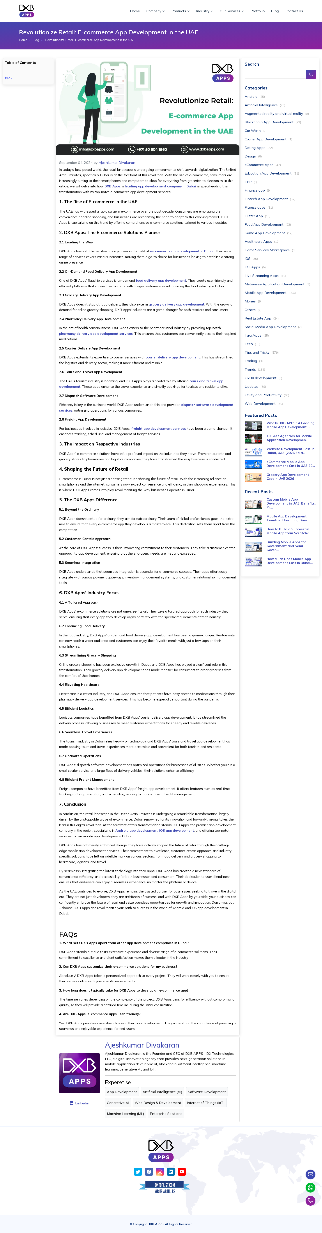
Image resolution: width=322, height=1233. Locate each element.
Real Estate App (262, 318)
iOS (251, 258)
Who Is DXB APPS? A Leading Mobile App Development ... (291, 425)
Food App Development (268, 224)
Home (135, 11)
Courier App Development (268, 139)
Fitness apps (259, 207)
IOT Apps (255, 267)
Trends (255, 369)
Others (253, 309)
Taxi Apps (257, 335)
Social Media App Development (273, 327)
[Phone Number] (310, 1201)
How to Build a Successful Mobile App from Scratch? (288, 531)
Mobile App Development (270, 292)
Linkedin (82, 1103)
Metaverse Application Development (277, 284)
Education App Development (272, 173)
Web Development (264, 403)
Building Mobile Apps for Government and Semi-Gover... (286, 546)
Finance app (258, 190)
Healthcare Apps (262, 241)
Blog (275, 11)
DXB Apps (112, 186)
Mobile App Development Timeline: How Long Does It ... (290, 518)
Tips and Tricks (262, 352)
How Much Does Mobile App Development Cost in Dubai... (290, 561)
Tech (252, 344)
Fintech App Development (270, 199)
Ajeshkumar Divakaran (117, 162)
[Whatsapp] (310, 1188)
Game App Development (268, 233)
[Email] (310, 1174)
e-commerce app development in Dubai (182, 251)
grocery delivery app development (176, 304)
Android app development (136, 830)
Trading (254, 361)
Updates (255, 386)
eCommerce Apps (263, 164)
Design (253, 156)
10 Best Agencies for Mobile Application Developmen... (289, 438)
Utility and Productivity (267, 395)
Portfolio (258, 11)
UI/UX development (263, 378)
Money (253, 301)
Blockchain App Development (273, 122)
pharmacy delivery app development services (96, 334)
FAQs (8, 78)
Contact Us (294, 11)
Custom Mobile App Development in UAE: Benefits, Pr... (291, 503)
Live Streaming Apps (265, 275)
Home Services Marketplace (270, 250)
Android (255, 96)
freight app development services (158, 428)
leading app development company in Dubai (160, 186)
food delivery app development (161, 280)
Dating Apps (259, 147)
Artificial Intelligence (265, 105)
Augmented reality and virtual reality (277, 113)
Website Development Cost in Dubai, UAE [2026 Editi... (290, 451)
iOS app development (176, 830)
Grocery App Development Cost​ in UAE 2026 (288, 477)
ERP (251, 182)
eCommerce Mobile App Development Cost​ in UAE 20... (291, 464)
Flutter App (257, 216)
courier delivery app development (172, 357)
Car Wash (255, 130)
